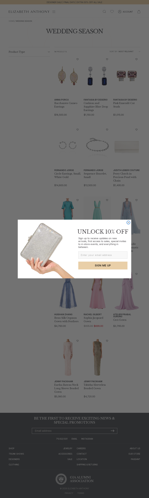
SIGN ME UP (103, 265)
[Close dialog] (128, 222)
